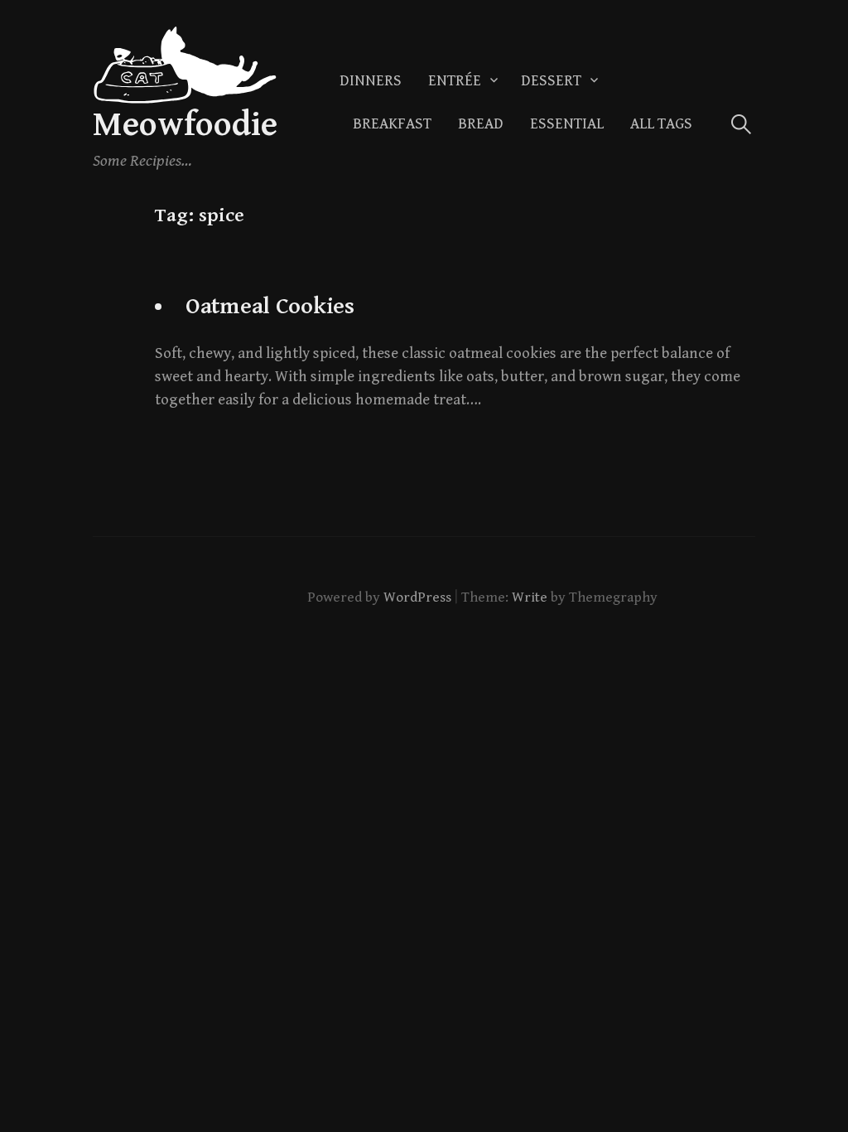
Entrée (454, 80)
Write (529, 597)
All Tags (661, 124)
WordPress (417, 597)
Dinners (371, 80)
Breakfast (392, 124)
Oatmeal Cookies (270, 306)
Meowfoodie (185, 124)
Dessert (551, 80)
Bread (481, 124)
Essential (567, 124)
